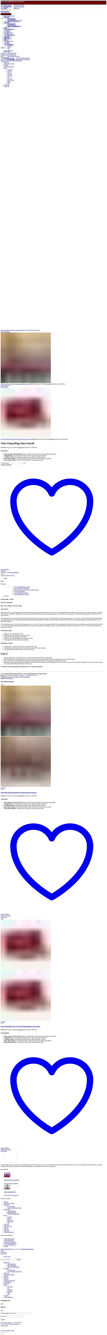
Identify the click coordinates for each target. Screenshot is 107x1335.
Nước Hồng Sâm (11, 1212)
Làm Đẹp (9, 1220)
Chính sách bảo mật (9, 1238)
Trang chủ (3, 330)
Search (19, 1259)
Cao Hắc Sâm (11, 1206)
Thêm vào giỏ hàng (6, 464)
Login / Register (8, 1297)
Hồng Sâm (9, 330)
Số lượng (5, 463)
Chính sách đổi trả (9, 1240)
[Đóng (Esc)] (1, 1332)
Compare (3, 571)
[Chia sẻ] (3, 1332)
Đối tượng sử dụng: (21, 593)
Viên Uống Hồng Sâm (18, 330)
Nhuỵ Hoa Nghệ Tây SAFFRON (11, 1180)
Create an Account (14, 1324)
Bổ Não (6, 1202)
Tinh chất (6, 1230)
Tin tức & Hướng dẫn (9, 1244)
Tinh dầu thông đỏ (9, 1232)
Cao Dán (9, 1217)
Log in (2, 1319)
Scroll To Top (4, 1325)
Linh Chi (6, 1224)
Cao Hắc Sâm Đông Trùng (14, 1208)
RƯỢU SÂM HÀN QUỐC (10, 1192)
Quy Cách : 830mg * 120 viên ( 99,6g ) (26, 590)
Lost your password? (6, 1322)
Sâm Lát (6, 1229)
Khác (5, 1215)
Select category (5, 11)
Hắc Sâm (6, 1205)
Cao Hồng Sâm (11, 1211)
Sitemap (6, 1246)
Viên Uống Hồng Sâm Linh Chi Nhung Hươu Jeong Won (16, 439)
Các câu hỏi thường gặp (10, 1243)
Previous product (5, 331)
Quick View (4, 917)
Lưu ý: (6, 596)
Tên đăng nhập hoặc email (8, 1313)
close (2, 1303)
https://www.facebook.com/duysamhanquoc (18, 677)
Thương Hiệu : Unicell (22, 587)
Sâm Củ (6, 1227)
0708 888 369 (9, 678)
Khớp (8, 1218)
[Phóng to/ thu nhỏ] (6, 1332)
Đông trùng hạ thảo (9, 16)
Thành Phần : (19, 591)
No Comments (14, 1183)
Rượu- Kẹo (10, 1221)
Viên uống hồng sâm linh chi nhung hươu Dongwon (15, 384)
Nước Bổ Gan (8, 1226)
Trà (8, 1223)
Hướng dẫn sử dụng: (21, 594)
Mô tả (5, 578)
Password (4, 1316)
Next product (4, 387)
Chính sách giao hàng (9, 1241)
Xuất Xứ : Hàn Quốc (21, 588)
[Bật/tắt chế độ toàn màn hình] (4, 1332)
